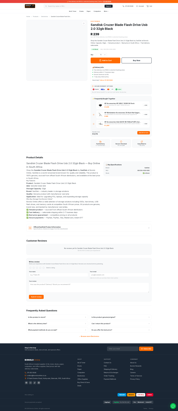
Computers (97, 11)
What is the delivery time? (37, 323)
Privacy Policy (135, 379)
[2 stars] (33, 267)
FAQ (105, 366)
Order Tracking (109, 376)
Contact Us (107, 362)
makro (150, 394)
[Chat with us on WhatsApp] (173, 406)
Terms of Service (136, 376)
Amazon (131, 394)
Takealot (122, 394)
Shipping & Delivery (110, 369)
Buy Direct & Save (83, 382)
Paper (89, 11)
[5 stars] (43, 267)
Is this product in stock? (37, 317)
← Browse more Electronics (89, 336)
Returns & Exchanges (111, 372)
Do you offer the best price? (102, 330)
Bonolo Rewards (135, 366)
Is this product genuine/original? (103, 317)
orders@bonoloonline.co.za (36, 375)
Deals (79, 386)
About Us (133, 362)
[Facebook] (26, 382)
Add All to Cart (143, 132)
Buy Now (136, 60)
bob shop (141, 394)
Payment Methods (110, 379)
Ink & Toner (72, 11)
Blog (131, 369)
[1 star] (30, 267)
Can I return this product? (101, 323)
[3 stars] (37, 267)
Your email (93, 271)
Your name (32, 271)
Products (35, 16)
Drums (81, 11)
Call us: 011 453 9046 (106, 80)
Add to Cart (107, 60)
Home (28, 16)
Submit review (36, 297)
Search (108, 6)
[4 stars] (40, 267)
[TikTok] (34, 382)
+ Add (145, 105)
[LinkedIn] (38, 382)
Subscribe (147, 349)
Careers (133, 372)
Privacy (151, 408)
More (105, 11)
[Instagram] (30, 382)
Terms (145, 408)
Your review (32, 281)
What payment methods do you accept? (42, 330)
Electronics (44, 16)
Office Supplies (82, 379)
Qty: (92, 55)
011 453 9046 (107, 1)
